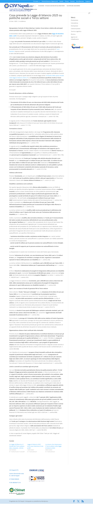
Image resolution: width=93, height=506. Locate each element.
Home (26, 5)
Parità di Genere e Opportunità (50, 1)
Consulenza (74, 23)
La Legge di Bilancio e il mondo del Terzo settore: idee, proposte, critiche (17, 446)
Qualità (61, 1)
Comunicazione (75, 28)
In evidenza (22, 21)
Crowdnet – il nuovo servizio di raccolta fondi (51, 5)
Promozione (74, 20)
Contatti (72, 1)
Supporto (87, 1)
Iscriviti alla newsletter (73, 5)
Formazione (74, 26)
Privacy (67, 1)
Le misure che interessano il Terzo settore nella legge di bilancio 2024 (53, 446)
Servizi (32, 5)
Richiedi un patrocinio (30, 9)
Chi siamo (35, 1)
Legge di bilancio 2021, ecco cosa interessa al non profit (35, 446)
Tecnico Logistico (76, 31)
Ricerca (73, 34)
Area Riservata (80, 1)
